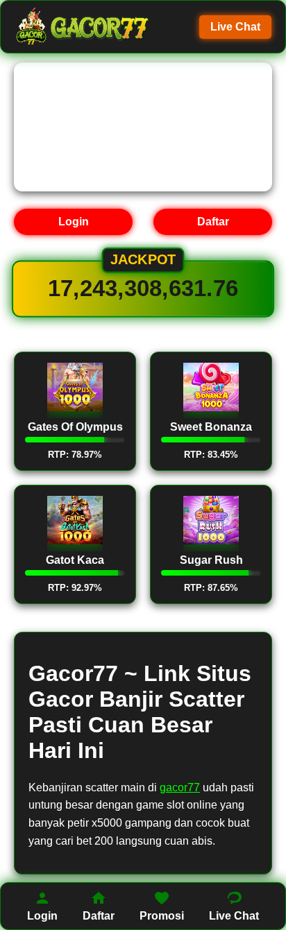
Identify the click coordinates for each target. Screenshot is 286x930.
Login (73, 221)
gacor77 (180, 787)
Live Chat (235, 27)
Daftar (213, 221)
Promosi (162, 916)
